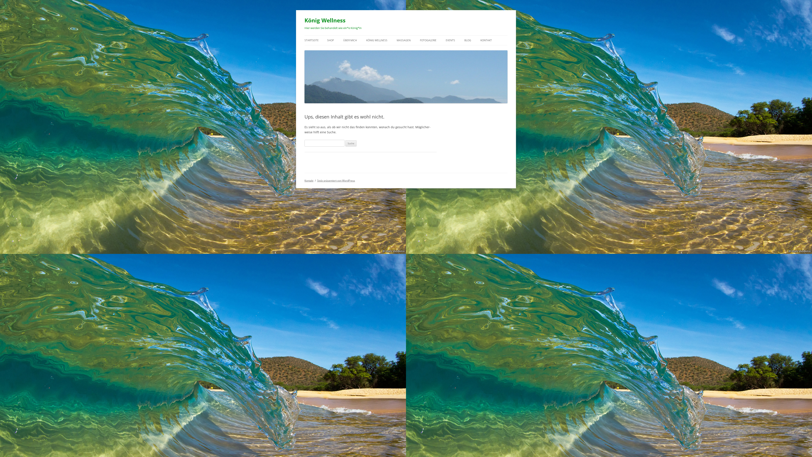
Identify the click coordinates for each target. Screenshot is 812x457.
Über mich (350, 40)
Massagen (404, 40)
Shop (330, 40)
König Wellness (325, 20)
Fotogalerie (428, 40)
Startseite (311, 40)
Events (450, 40)
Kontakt (486, 40)
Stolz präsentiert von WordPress (336, 180)
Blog (467, 40)
